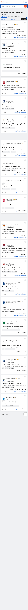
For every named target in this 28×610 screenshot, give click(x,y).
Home (2, 10)
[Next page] (25, 414)
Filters (24, 19)
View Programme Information (20, 37)
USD (2, 19)
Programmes (7, 10)
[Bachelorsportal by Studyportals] (5, 2)
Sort (12, 19)
